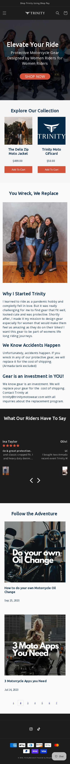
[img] (34, 445)
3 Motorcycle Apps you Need (25, 681)
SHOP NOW (35, 76)
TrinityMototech (30, 758)
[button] (4, 13)
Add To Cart (18, 169)
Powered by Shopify (44, 758)
